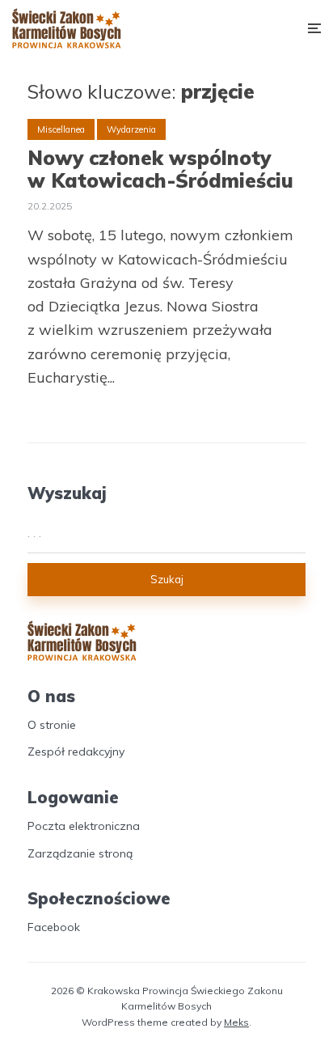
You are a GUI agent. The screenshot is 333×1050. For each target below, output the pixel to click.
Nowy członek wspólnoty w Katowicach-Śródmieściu (160, 169)
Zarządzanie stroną (80, 853)
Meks (236, 1022)
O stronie (51, 725)
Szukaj (166, 579)
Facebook (53, 927)
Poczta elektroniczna (83, 826)
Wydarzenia (131, 129)
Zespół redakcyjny (75, 751)
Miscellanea (61, 129)
